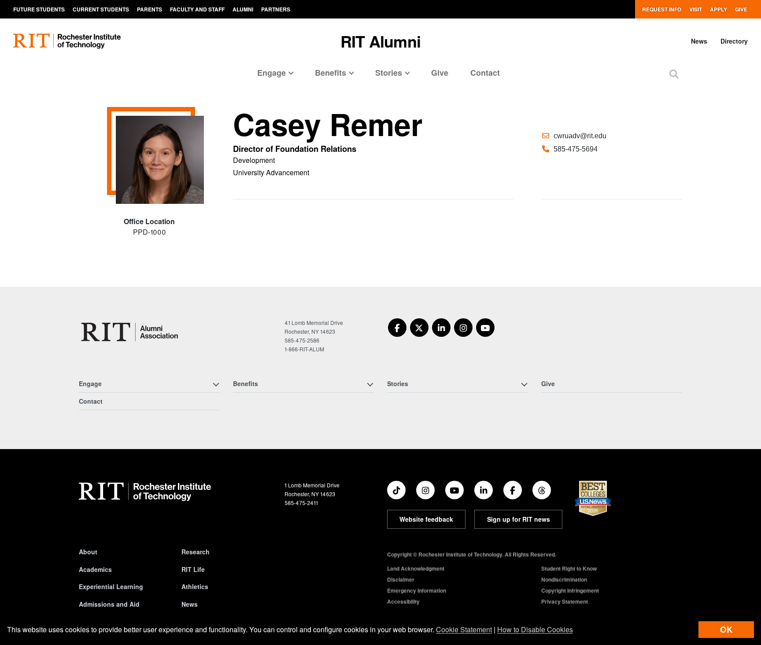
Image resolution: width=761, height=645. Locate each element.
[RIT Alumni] (131, 332)
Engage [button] (271, 72)
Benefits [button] (330, 72)
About (88, 551)
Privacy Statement (564, 601)
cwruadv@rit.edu (580, 136)
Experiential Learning (111, 586)
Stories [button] (388, 72)
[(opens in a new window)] (397, 327)
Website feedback (426, 519)
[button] (674, 73)
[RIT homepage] (67, 41)
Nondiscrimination (564, 579)
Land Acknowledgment (415, 568)
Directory (734, 41)
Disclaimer (400, 579)
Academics (95, 569)
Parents (149, 9)
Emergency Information (416, 590)
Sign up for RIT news (518, 519)
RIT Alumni (380, 40)
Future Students (39, 9)
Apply (718, 9)
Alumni (243, 9)
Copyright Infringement (570, 590)
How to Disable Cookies (535, 629)
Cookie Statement (464, 629)
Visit (695, 9)
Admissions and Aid (109, 604)
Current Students (101, 9)
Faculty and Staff (197, 9)
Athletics (194, 586)
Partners (275, 9)
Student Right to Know (569, 568)
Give (741, 9)
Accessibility (403, 601)
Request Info (661, 9)
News (699, 41)
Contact (485, 72)
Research (195, 551)
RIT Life (193, 569)
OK (726, 629)
